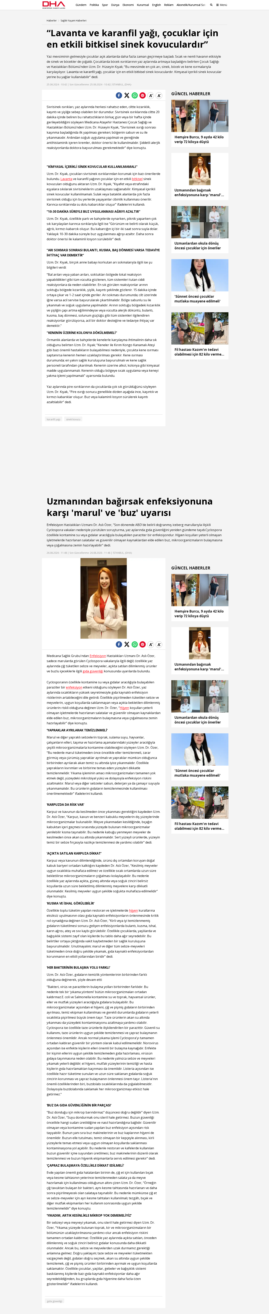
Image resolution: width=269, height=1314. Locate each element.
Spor (105, 5)
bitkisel (139, 72)
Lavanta (73, 72)
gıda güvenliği (93, 671)
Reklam (168, 5)
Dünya (115, 5)
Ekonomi (128, 5)
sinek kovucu (73, 419)
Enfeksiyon (55, 525)
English (156, 5)
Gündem (81, 5)
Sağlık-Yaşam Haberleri (73, 20)
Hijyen (180, 535)
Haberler (52, 20)
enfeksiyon (74, 687)
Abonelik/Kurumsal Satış (192, 5)
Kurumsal (143, 5)
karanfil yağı (92, 72)
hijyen (133, 910)
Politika (94, 5)
